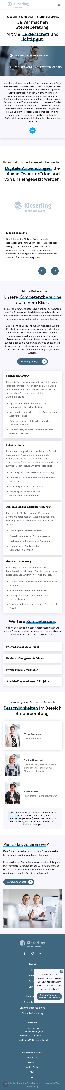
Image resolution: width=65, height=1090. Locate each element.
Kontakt (32, 986)
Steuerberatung (32, 1002)
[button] (58, 4)
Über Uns (32, 975)
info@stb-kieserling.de (37, 1040)
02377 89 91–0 (37, 1035)
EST (32, 1076)
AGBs (32, 1072)
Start (32, 970)
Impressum (32, 1057)
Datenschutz (32, 1062)
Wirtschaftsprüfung (32, 1013)
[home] (27, 5)
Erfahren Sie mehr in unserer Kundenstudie (49, 996)
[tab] (32, 735)
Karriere (32, 981)
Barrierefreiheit (32, 1067)
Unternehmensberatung (32, 1007)
